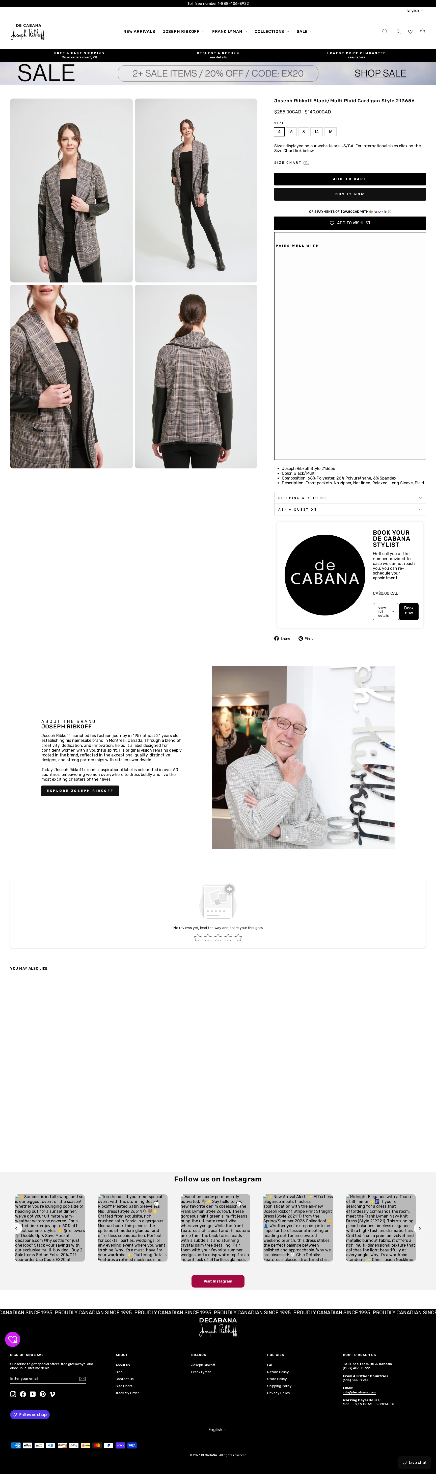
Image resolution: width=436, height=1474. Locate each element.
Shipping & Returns (303, 498)
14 (316, 131)
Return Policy (278, 1372)
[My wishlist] (410, 31)
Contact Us (125, 1379)
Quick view (60, 1128)
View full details (383, 611)
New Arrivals (139, 31)
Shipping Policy (279, 1386)
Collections (270, 31)
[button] (350, 212)
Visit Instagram (218, 1281)
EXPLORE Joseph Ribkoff (80, 791)
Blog (119, 1372)
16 (330, 131)
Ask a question (297, 509)
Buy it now (350, 194)
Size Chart (124, 1386)
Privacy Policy (278, 1393)
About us (123, 1365)
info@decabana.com (359, 1392)
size (279, 123)
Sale (303, 31)
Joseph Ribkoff (182, 31)
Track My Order (127, 1393)
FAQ (270, 1365)
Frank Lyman (227, 31)
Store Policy (277, 1379)
